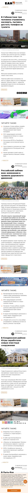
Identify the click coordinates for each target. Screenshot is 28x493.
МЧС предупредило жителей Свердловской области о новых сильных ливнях (13, 136)
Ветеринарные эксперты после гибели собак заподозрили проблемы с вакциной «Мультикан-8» (15, 295)
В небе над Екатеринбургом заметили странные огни (12, 438)
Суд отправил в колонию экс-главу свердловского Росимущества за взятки (14, 148)
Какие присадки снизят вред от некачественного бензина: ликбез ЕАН (13, 154)
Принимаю (14, 490)
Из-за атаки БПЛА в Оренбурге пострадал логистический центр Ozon (13, 142)
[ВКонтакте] (18, 93)
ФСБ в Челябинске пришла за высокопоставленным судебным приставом (13, 450)
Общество (4, 89)
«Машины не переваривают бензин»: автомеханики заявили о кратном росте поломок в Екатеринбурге (14, 444)
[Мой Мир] (24, 93)
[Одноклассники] (20, 93)
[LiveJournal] (26, 93)
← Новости (4, 7)
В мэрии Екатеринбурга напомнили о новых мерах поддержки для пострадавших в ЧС (15, 315)
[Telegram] (22, 93)
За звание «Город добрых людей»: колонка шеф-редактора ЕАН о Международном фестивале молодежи (14, 129)
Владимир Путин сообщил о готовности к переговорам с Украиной (12, 433)
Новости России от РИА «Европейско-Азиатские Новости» (10, 3)
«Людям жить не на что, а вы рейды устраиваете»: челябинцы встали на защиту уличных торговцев (14, 321)
